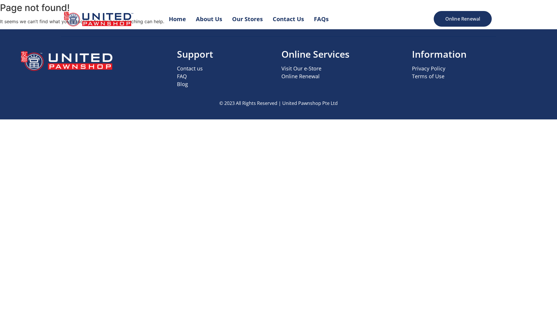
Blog (182, 84)
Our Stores (247, 19)
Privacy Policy (428, 68)
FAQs (321, 19)
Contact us (190, 68)
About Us (209, 19)
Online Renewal (300, 76)
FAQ (182, 76)
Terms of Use (428, 76)
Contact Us (288, 19)
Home (177, 19)
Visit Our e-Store (301, 68)
